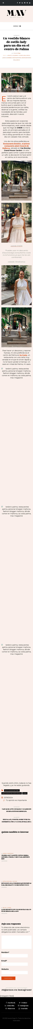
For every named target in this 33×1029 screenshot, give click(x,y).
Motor (14, 881)
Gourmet (15, 55)
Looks (21, 55)
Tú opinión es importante (16, 800)
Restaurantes (16, 57)
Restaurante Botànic (12, 790)
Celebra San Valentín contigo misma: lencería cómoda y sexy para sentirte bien (15, 857)
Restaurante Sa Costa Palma (11, 793)
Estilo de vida (7, 881)
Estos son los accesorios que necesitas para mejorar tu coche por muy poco (16, 884)
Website (5, 969)
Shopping (10, 853)
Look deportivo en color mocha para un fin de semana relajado (16, 910)
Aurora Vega (17, 53)
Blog (10, 55)
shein (24, 793)
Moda (5, 853)
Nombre (5, 952)
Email (4, 961)
